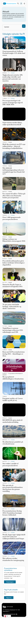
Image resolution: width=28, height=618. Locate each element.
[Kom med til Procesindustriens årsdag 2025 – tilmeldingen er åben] (14, 341)
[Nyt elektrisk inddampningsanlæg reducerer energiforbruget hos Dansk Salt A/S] (14, 157)
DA (7, 616)
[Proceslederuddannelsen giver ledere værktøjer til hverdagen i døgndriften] (14, 250)
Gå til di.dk (10, 606)
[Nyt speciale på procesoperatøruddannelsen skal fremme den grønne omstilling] (14, 475)
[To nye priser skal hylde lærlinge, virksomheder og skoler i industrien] (14, 296)
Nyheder (13, 72)
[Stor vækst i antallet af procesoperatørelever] (14, 453)
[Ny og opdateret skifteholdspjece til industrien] (14, 365)
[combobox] (7, 616)
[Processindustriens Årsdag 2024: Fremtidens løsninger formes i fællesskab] (14, 500)
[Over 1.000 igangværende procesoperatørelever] (14, 207)
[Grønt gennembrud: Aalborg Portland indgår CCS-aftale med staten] (14, 42)
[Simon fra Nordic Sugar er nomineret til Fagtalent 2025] (14, 274)
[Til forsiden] (9, 3)
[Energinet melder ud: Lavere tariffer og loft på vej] (14, 388)
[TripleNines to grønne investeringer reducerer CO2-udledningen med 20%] (14, 318)
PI (8, 72)
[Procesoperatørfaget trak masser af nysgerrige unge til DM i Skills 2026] (14, 90)
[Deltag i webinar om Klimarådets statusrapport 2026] (14, 228)
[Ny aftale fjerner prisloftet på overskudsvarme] (14, 431)
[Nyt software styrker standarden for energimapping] (14, 548)
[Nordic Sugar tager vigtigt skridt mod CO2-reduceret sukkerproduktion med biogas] (14, 524)
